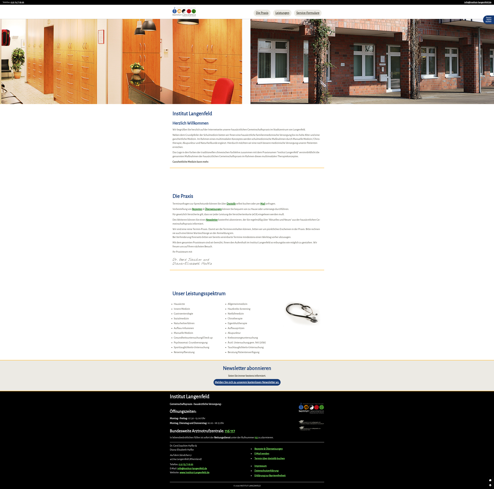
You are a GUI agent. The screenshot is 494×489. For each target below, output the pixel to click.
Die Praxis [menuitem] (262, 13)
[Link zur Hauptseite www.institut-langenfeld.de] (311, 408)
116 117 (230, 431)
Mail (262, 203)
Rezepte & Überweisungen (268, 448)
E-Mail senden (261, 453)
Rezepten (197, 209)
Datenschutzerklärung (266, 470)
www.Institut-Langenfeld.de (194, 472)
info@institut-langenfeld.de (477, 2)
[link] (490, 480)
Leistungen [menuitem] (282, 13)
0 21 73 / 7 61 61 (17, 2)
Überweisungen (213, 209)
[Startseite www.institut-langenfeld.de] (184, 12)
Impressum (260, 466)
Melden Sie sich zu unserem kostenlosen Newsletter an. (247, 382)
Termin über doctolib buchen (269, 458)
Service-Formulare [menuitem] (307, 13)
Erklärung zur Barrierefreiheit (270, 475)
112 (256, 437)
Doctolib (231, 203)
